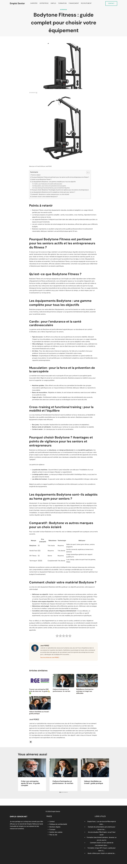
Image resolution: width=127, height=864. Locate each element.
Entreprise (44, 3)
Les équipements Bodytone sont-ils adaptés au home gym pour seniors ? (53, 192)
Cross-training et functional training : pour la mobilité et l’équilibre (52, 188)
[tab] (61, 792)
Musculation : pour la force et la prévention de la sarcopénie (50, 186)
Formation (62, 3)
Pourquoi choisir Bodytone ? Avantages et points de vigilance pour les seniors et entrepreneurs (60, 190)
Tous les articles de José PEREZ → (50, 657)
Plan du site (53, 835)
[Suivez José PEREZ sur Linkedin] (30, 741)
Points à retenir (36, 175)
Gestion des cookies (55, 832)
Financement (74, 3)
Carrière (34, 3)
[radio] (57, 636)
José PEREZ (48, 166)
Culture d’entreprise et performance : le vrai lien (63, 782)
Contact (111, 3)
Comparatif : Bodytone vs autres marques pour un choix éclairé (50, 194)
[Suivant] (106, 775)
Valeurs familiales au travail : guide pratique (93, 782)
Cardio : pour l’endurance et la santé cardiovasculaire (48, 184)
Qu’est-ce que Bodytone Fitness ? (41, 179)
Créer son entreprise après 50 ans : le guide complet (30, 783)
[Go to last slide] (20, 775)
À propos (52, 830)
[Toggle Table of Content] (87, 172)
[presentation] (32, 767)
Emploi (53, 3)
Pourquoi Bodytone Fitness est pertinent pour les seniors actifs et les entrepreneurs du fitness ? (60, 177)
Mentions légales (54, 827)
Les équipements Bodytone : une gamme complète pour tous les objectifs (54, 182)
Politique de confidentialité (58, 824)
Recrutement (86, 3)
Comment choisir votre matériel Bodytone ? (44, 197)
